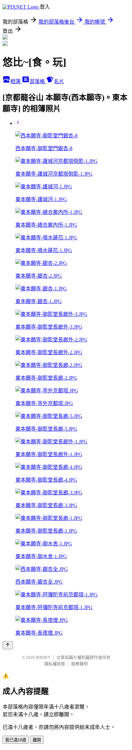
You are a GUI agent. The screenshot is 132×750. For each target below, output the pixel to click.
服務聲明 (79, 663)
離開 (37, 740)
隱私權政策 (54, 663)
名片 (59, 81)
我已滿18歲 (15, 740)
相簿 (16, 81)
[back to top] (8, 645)
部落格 (37, 81)
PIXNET (43, 657)
